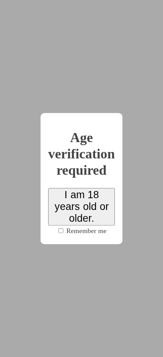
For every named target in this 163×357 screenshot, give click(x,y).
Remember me (85, 231)
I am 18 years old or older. (82, 206)
